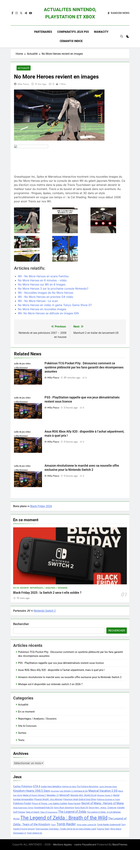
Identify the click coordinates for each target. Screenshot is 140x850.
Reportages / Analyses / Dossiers (48, 587)
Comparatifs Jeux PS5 (73, 31)
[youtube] (30, 13)
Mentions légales (62, 844)
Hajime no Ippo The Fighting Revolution (80, 786)
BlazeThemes (119, 844)
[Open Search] (121, 36)
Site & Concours (27, 725)
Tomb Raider (66, 824)
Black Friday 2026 (41, 506)
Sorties (22, 732)
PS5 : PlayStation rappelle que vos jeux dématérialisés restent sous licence (61, 663)
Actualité (23, 68)
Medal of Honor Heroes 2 (34, 795)
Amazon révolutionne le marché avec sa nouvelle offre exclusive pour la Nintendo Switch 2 (69, 677)
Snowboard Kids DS (43, 807)
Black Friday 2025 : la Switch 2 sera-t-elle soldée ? (47, 592)
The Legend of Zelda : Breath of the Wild (63, 818)
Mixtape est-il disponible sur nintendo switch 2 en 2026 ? (50, 684)
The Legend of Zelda (72, 811)
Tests (21, 740)
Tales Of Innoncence (49, 812)
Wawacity (101, 31)
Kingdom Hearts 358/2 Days (31, 790)
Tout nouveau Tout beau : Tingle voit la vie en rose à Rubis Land (65, 829)
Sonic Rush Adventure (64, 807)
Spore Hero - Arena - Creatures (102, 807)
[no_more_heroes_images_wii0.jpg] (70, 220)
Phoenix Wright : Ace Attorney (48, 799)
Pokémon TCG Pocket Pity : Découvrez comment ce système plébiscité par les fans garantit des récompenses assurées (84, 367)
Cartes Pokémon (22, 786)
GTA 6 (36, 786)
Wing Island (115, 829)
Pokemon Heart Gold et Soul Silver (79, 799)
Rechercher (21, 624)
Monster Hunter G (105, 795)
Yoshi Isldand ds (34, 833)
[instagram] (16, 13)
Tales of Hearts (32, 812)
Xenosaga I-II (19, 833)
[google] (26, 13)
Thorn (53, 825)
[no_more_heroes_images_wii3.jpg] (70, 249)
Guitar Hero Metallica (51, 786)
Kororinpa (55, 791)
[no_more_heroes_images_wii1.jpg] (108, 220)
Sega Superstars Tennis (23, 808)
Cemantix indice (71, 41)
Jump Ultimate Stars (108, 787)
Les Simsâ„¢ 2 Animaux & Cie (74, 791)
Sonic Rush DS (81, 807)
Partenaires (43, 31)
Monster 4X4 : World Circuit (83, 795)
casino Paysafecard (85, 844)
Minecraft (64, 795)
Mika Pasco (23, 84)
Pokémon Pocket (22, 803)
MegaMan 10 (53, 795)
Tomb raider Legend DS (86, 825)
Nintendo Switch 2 (45, 610)
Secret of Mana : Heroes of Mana (102, 803)
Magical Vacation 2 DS (102, 790)
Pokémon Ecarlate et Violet (108, 799)
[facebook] (12, 13)
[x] (21, 13)
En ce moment (21, 587)
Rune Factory (74, 803)
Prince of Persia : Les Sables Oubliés (49, 803)
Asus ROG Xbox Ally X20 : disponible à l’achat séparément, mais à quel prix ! (61, 670)
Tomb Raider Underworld (109, 824)
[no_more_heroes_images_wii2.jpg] (32, 249)
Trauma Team (103, 829)
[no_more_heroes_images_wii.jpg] (32, 220)
